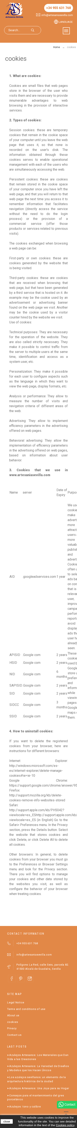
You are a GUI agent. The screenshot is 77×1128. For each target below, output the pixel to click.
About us (13, 1015)
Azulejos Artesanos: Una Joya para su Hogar (39, 1088)
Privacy (11, 1028)
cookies (12, 1021)
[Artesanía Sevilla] (14, 10)
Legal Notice (15, 1002)
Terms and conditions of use (26, 1009)
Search (36, 30)
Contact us (14, 1034)
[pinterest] (20, 978)
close (6, 1121)
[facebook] (11, 978)
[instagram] (29, 978)
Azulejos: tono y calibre (25, 1106)
